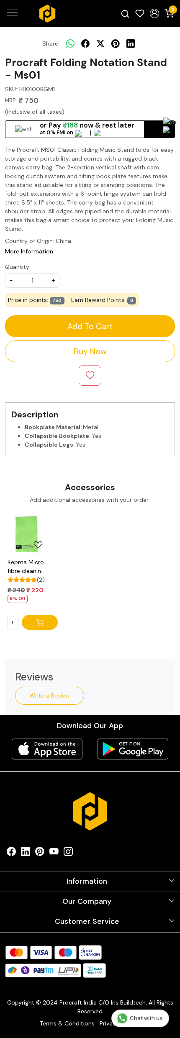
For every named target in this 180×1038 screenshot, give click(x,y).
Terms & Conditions (67, 1023)
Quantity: (18, 267)
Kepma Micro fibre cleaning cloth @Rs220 (27, 566)
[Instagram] (68, 853)
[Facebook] (11, 853)
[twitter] (100, 43)
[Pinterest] (39, 853)
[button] (154, 13)
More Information (29, 251)
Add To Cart (90, 326)
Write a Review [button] (49, 695)
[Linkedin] (25, 853)
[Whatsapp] (70, 43)
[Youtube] (54, 853)
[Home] (47, 14)
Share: (50, 43)
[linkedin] (130, 43)
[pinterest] (115, 43)
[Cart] (40, 622)
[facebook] (85, 43)
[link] (125, 13)
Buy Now (90, 351)
